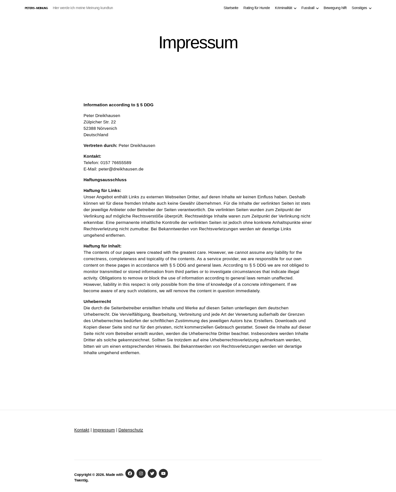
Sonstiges (359, 8)
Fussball (307, 8)
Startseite (231, 8)
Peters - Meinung (36, 8)
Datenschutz (130, 429)
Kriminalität (283, 8)
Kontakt (81, 429)
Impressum (104, 429)
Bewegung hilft (335, 8)
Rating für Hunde (256, 8)
